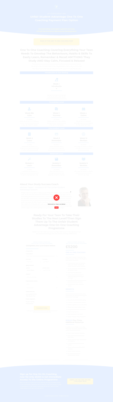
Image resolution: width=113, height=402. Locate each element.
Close (56, 207)
